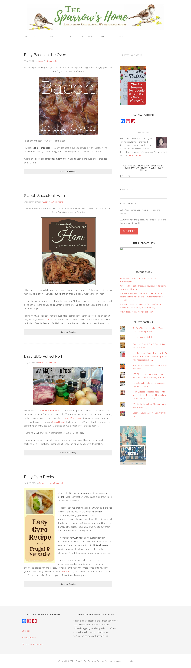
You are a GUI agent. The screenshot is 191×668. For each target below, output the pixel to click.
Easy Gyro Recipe (39, 477)
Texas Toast (67, 571)
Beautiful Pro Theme (85, 661)
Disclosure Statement (32, 644)
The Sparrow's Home (95, 17)
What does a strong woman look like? (136, 311)
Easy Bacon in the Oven (45, 54)
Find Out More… (135, 155)
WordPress (121, 661)
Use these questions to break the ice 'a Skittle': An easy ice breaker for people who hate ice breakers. (150, 356)
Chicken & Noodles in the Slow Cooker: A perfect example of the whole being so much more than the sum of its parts (142, 296)
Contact (25, 630)
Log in (130, 661)
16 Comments (56, 201)
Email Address (126, 189)
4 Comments (51, 61)
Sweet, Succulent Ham (44, 195)
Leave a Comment (55, 483)
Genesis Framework (106, 661)
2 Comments (51, 362)
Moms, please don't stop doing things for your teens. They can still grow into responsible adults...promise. (149, 395)
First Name (125, 175)
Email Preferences (128, 203)
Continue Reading (68, 171)
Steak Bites (58, 421)
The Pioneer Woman (52, 410)
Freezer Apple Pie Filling (143, 337)
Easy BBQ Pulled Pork (43, 356)
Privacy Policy (28, 637)
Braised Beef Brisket (72, 418)
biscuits (47, 319)
